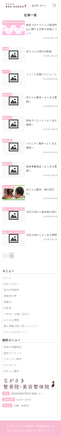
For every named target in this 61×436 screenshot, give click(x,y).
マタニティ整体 (13, 359)
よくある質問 (11, 320)
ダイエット (10, 365)
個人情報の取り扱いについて (20, 326)
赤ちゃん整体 (11, 371)
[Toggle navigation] (54, 5)
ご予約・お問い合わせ (16, 314)
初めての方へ (11, 284)
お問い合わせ (40, 5)
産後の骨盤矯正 (13, 347)
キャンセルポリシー (15, 332)
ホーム (7, 278)
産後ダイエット (13, 353)
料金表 (7, 308)
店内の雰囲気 (11, 290)
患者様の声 (10, 296)
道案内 (7, 302)
